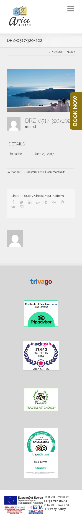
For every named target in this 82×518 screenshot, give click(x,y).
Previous (56, 51)
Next (70, 51)
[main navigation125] (23, 505)
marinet (30, 127)
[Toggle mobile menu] (71, 8)
